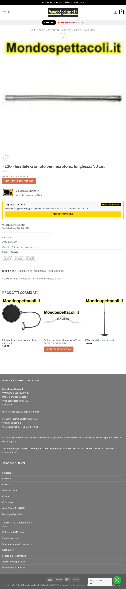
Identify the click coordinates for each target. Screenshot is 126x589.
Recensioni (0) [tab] (56, 271)
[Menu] (4, 12)
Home (33, 30)
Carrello (6, 478)
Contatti (6, 496)
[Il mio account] (115, 12)
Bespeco (14, 252)
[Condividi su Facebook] (10, 258)
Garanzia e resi (10, 537)
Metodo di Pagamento (14, 555)
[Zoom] (6, 158)
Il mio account (9, 490)
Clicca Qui (79, 22)
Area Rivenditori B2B (13, 508)
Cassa (5, 484)
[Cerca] (9, 12)
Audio (42, 30)
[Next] (123, 330)
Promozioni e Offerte (13, 567)
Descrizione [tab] (9, 271)
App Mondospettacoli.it (15, 561)
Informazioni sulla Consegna (17, 543)
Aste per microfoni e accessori (79, 30)
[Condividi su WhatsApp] (5, 258)
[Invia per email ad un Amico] (21, 258)
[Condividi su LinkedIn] (32, 258)
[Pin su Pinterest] (27, 258)
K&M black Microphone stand (99, 340)
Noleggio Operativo (12, 514)
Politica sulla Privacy (13, 531)
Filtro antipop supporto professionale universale (20, 341)
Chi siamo (7, 502)
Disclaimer (8, 549)
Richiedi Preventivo (19, 181)
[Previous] (2, 330)
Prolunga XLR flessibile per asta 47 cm (62, 340)
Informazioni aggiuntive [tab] (32, 271)
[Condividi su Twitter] (16, 258)
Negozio (6, 472)
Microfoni (53, 30)
